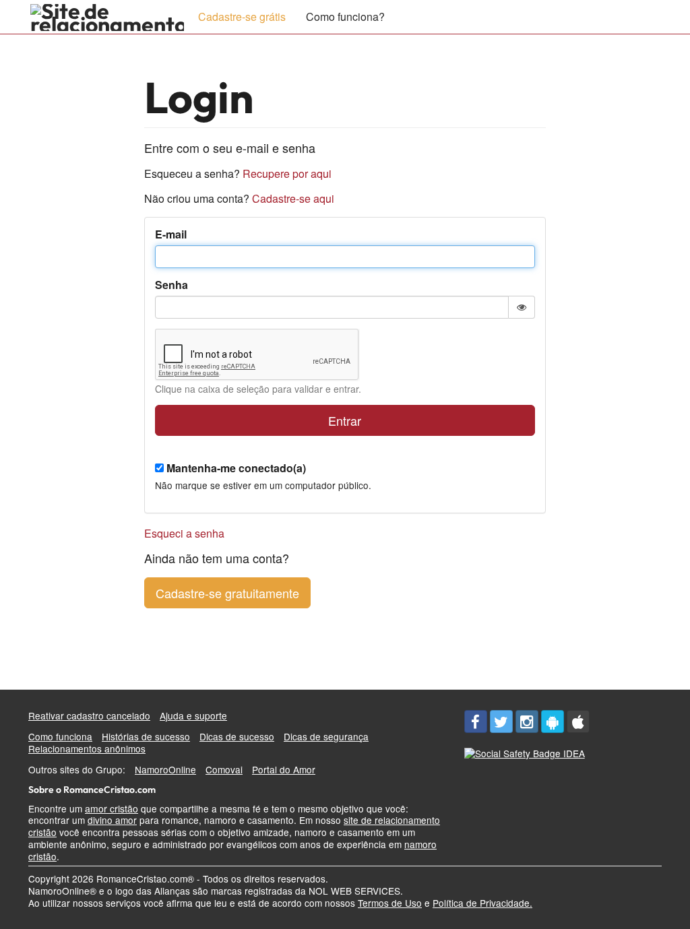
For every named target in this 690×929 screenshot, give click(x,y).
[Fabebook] (475, 721)
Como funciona (60, 736)
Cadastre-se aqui (293, 198)
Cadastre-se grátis (242, 16)
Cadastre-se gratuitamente (227, 593)
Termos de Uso (390, 902)
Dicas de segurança (326, 736)
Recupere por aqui (287, 173)
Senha (171, 285)
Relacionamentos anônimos (87, 748)
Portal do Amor (283, 769)
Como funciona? (345, 16)
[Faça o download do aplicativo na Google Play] (552, 721)
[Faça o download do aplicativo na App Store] (578, 721)
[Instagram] (526, 721)
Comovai (224, 769)
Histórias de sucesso (146, 736)
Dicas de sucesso (236, 736)
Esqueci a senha (184, 533)
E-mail (171, 235)
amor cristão (111, 808)
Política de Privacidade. (482, 902)
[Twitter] (501, 721)
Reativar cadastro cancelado (89, 715)
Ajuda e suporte (193, 715)
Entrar (344, 420)
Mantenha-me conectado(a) (236, 468)
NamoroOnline (165, 769)
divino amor (112, 820)
